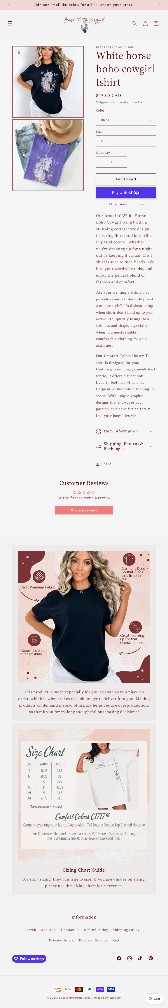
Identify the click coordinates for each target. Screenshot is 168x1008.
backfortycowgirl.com (75, 997)
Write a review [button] (84, 510)
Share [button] (106, 464)
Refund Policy (96, 929)
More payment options (126, 204)
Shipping (103, 102)
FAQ (115, 940)
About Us (48, 929)
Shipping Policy (126, 929)
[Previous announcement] (9, 5)
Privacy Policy (61, 940)
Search (30, 929)
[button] (10, 23)
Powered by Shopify (106, 997)
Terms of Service (93, 940)
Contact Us (70, 929)
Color (100, 110)
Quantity (103, 152)
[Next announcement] (159, 5)
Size (99, 131)
